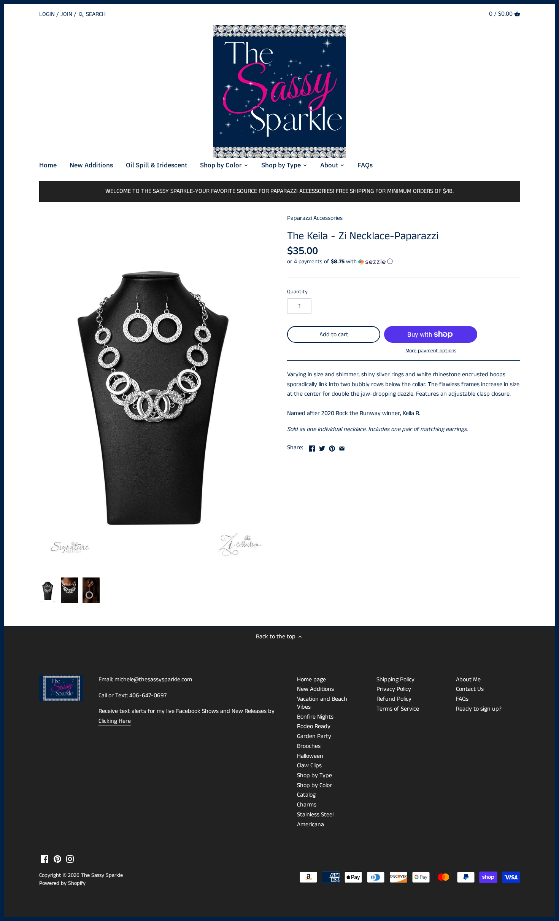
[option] (48, 590)
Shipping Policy (395, 679)
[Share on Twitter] (322, 446)
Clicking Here (114, 721)
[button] (403, 262)
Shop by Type (314, 775)
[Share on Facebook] (312, 446)
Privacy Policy (393, 689)
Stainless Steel (315, 814)
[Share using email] (342, 446)
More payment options (430, 351)
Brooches (309, 746)
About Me (468, 679)
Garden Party (314, 736)
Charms (306, 804)
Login (47, 14)
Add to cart (333, 334)
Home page (311, 679)
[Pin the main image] (332, 446)
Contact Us (470, 689)
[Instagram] (70, 859)
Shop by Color (314, 785)
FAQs (462, 699)
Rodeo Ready (313, 726)
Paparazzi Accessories (315, 218)
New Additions (315, 689)
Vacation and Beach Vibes (322, 703)
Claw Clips (309, 765)
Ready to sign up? (479, 709)
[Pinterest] (57, 859)
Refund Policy (393, 699)
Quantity (297, 292)
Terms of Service (397, 709)
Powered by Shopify (62, 883)
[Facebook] (44, 859)
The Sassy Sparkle (102, 875)
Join (66, 14)
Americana (310, 824)
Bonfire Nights (315, 717)
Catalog (306, 795)
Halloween (310, 756)
